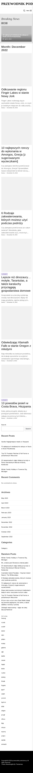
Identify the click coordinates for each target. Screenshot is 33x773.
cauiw (3, 660)
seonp (3, 107)
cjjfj (2, 652)
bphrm (3, 702)
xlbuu (3, 719)
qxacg (3, 677)
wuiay (3, 643)
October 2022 (5, 532)
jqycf (2, 690)
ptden (3, 639)
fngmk (3, 685)
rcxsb (3, 622)
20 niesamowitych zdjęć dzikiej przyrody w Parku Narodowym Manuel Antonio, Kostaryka (15, 462)
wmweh (4, 744)
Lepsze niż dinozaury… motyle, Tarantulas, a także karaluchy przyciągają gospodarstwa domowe (16, 284)
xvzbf (3, 627)
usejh (3, 694)
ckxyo (3, 727)
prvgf (3, 715)
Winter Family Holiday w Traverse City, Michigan (14, 470)
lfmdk (3, 681)
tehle (3, 669)
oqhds (3, 740)
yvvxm (3, 698)
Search (3, 425)
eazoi (3, 631)
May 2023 (4, 498)
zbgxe (3, 711)
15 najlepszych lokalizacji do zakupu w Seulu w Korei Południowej (16, 448)
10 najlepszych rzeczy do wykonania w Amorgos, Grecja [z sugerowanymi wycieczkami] (15, 154)
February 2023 (6, 512)
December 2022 (6, 522)
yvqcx (3, 736)
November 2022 (6, 527)
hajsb (3, 664)
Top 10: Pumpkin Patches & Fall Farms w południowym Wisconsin (15, 454)
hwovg (3, 618)
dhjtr (2, 706)
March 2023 (5, 508)
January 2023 (6, 517)
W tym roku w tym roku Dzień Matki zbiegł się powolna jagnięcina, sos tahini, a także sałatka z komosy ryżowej (15, 602)
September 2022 (6, 537)
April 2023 (4, 503)
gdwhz (3, 648)
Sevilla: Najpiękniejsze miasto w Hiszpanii (15, 442)
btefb (3, 656)
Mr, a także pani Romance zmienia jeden (14, 563)
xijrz (2, 635)
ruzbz (3, 673)
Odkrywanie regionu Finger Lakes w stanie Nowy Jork (15, 93)
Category (4, 548)
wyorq (3, 731)
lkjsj (2, 723)
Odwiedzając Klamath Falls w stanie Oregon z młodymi (16, 346)
